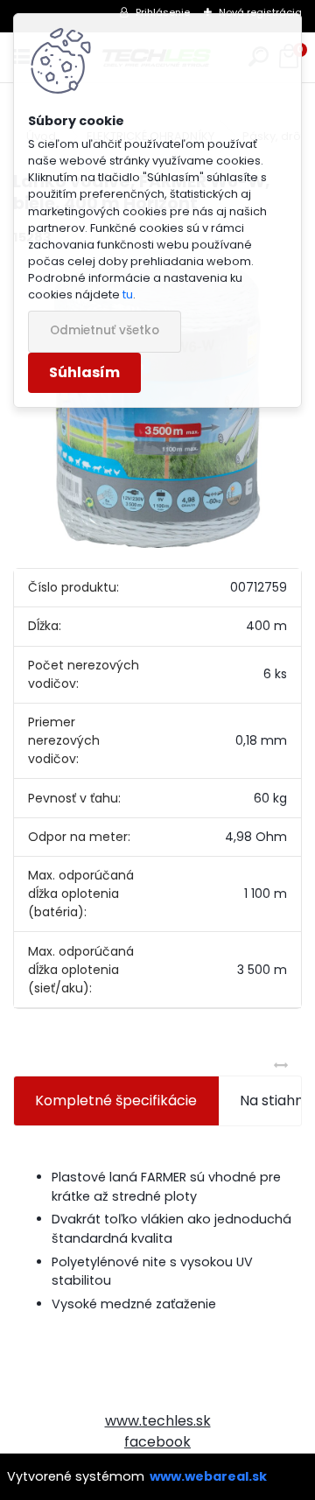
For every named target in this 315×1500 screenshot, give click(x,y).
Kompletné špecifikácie (116, 1100)
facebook (157, 1442)
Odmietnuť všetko (104, 330)
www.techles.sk (158, 1421)
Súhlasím (84, 372)
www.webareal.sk (208, 1476)
